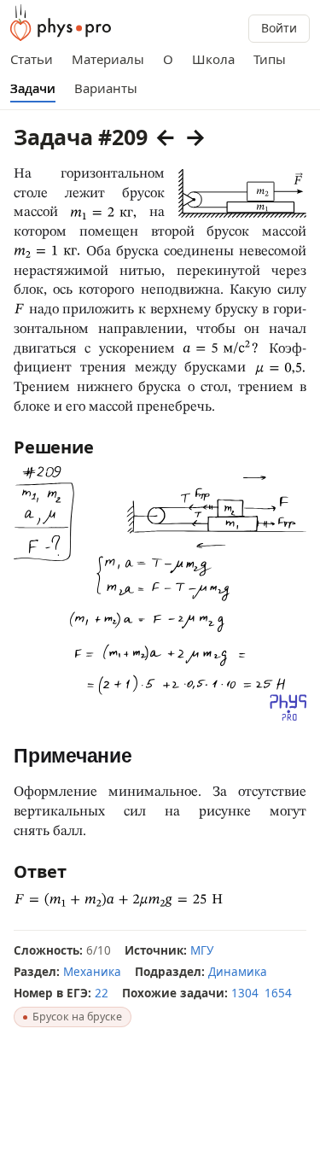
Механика (92, 971)
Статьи (31, 58)
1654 (278, 993)
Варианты (105, 87)
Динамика (237, 971)
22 (101, 993)
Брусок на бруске (77, 1016)
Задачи (32, 87)
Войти (279, 28)
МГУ (201, 950)
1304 (245, 993)
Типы (269, 58)
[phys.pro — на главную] (60, 22)
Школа (213, 58)
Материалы (108, 58)
